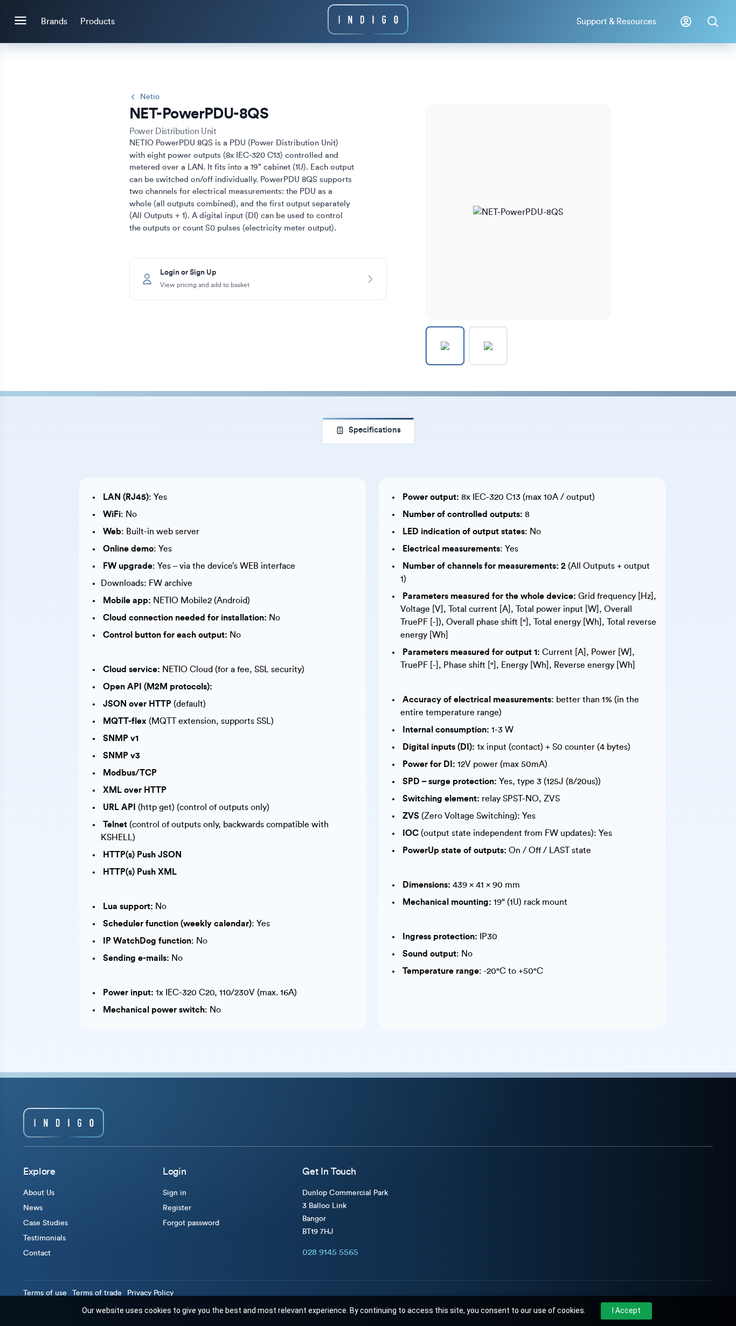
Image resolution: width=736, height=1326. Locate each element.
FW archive (170, 583)
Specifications (375, 430)
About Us (38, 1193)
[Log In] (686, 21)
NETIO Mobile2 (183, 600)
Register (177, 1208)
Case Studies (45, 1223)
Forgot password (191, 1223)
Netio (149, 97)
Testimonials (44, 1238)
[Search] (713, 21)
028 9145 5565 (330, 1252)
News (33, 1208)
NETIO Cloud (188, 669)
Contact (37, 1253)
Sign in (174, 1193)
